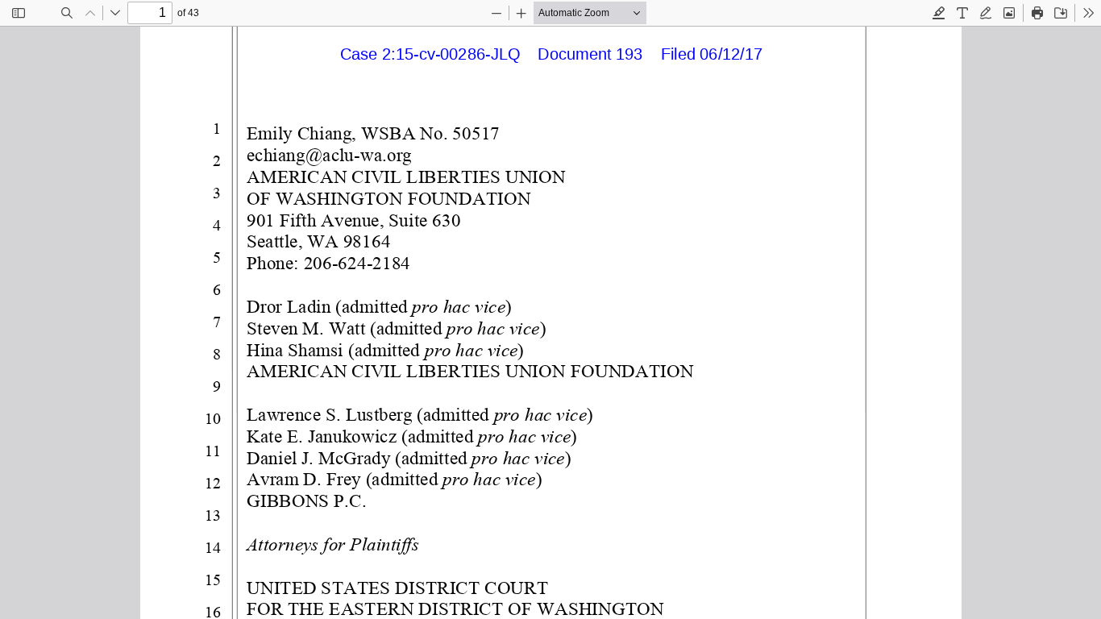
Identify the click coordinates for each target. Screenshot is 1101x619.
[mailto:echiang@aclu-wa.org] (328, 154)
